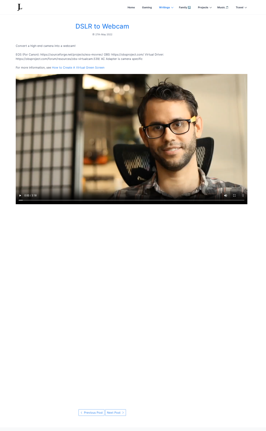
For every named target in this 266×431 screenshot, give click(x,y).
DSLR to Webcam (102, 26)
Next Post (114, 412)
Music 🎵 (223, 7)
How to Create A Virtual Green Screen (78, 67)
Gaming (147, 7)
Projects (203, 7)
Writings (164, 7)
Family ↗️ (185, 7)
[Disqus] (102, 255)
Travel (239, 7)
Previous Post (93, 412)
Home (131, 7)
